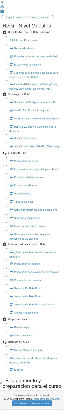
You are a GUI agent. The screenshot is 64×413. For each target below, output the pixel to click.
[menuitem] (2, 8)
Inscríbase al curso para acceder (32, 403)
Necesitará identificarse (46, 398)
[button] (2, 3)
